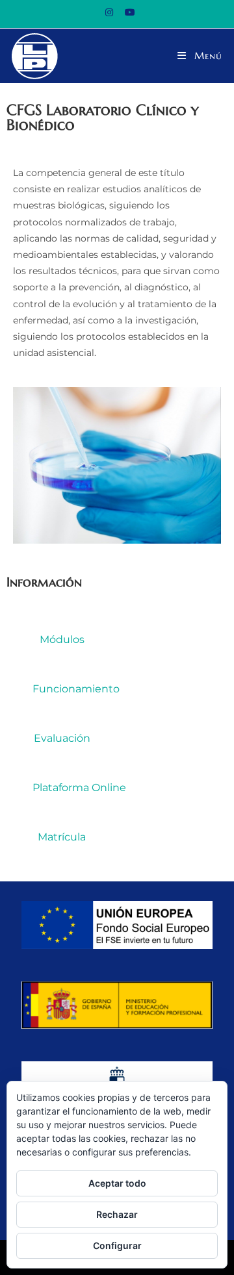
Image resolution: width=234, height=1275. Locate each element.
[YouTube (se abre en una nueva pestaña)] (127, 12)
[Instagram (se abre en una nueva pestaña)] (109, 12)
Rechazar (117, 1214)
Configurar (117, 1245)
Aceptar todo (117, 1183)
